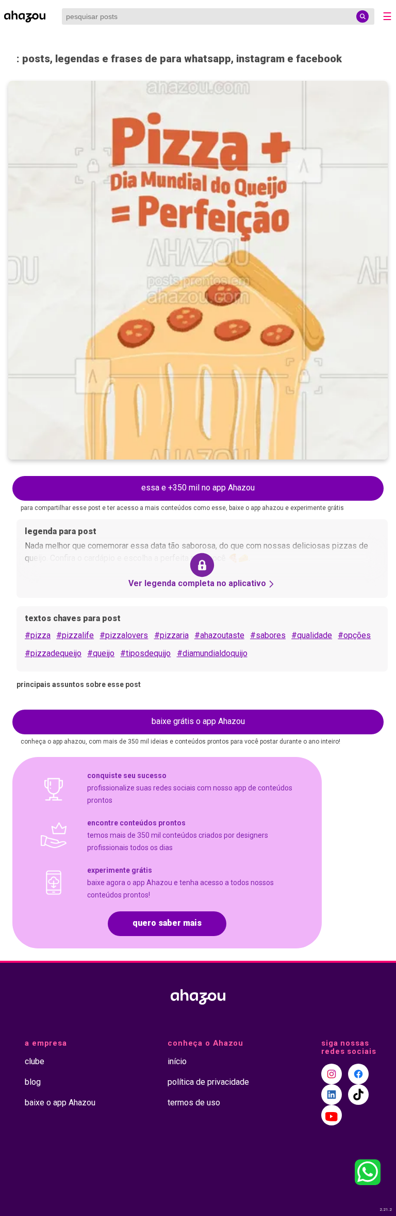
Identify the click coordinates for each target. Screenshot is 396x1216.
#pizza (38, 635)
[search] (362, 16)
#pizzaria (171, 635)
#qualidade (311, 635)
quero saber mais (167, 923)
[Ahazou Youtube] (331, 1115)
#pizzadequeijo (53, 653)
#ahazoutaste (219, 635)
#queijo (100, 653)
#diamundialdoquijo (212, 653)
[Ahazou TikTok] (358, 1094)
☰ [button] (387, 16)
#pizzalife (75, 635)
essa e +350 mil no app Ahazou (198, 487)
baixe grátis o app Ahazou (198, 721)
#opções (354, 635)
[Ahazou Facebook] (358, 1074)
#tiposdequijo (145, 653)
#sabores (268, 635)
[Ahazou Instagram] (331, 1074)
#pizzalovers (124, 635)
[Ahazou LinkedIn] (331, 1094)
